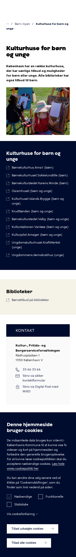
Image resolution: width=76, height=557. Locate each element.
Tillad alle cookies (24, 543)
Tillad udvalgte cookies (27, 528)
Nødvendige (23, 496)
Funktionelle (54, 496)
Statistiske (21, 504)
